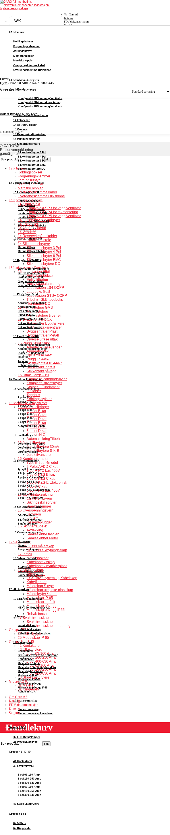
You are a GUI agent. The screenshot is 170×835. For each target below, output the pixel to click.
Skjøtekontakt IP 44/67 (32, 319)
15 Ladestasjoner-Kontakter (26, 182)
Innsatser (24, 357)
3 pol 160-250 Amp (29, 778)
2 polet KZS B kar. (29, 481)
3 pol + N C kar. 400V (31, 497)
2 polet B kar (26, 397)
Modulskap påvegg (29, 683)
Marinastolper (26, 247)
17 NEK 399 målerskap (27, 598)
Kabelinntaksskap (29, 629)
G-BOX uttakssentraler (32, 273)
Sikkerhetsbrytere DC (31, 168)
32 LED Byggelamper (26, 737)
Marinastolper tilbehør (31, 251)
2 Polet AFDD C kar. (30, 473)
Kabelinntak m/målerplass (34, 633)
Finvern (22, 545)
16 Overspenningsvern (27, 532)
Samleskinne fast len (31, 571)
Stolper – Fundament (31, 353)
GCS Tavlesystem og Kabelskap (38, 655)
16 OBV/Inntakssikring (27, 506)
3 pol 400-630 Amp (29, 782)
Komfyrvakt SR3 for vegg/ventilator (40, 98)
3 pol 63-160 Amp (29, 774)
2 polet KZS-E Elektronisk (34, 489)
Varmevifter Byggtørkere (33, 268)
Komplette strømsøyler (32, 348)
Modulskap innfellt (29, 679)
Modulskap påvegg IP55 (33, 687)
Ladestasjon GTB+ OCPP (33, 221)
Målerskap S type (29, 663)
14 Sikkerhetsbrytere (26, 143)
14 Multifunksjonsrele (26, 139)
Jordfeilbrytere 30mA (31, 443)
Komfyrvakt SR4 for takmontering (39, 102)
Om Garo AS (71, 14)
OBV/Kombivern (28, 515)
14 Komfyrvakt (22, 89)
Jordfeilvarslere (28, 451)
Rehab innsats (27, 691)
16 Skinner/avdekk (25, 558)
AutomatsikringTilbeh (31, 426)
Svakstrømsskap (28, 709)
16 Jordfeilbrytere (24, 435)
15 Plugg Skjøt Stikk (26, 294)
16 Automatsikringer (26, 388)
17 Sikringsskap (19, 589)
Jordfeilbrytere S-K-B (31, 447)
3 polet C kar (26, 413)
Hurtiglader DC (27, 229)
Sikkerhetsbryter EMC (32, 164)
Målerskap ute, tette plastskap (37, 667)
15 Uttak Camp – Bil (26, 336)
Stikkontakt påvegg (30, 327)
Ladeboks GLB (27, 217)
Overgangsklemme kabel (29, 65)
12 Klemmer (17, 32)
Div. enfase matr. (28, 311)
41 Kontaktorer (22, 761)
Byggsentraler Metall (31, 281)
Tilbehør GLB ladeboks (32, 225)
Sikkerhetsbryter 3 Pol (32, 152)
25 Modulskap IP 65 (25, 741)
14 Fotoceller (21, 120)
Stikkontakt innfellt (29, 323)
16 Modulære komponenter (26, 379)
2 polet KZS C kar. (29, 485)
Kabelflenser (26, 659)
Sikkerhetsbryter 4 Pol (32, 156)
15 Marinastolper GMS (27, 238)
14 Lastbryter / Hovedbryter (30, 115)
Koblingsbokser (23, 41)
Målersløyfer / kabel (30, 671)
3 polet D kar (26, 417)
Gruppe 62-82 (17, 813)
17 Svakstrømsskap (25, 700)
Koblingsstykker (28, 365)
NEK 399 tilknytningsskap (34, 607)
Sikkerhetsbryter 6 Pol (32, 160)
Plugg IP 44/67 (26, 315)
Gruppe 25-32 (17, 727)
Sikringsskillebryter (30, 519)
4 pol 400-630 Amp (29, 795)
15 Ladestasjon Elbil (26, 192)
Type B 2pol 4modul (30, 469)
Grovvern (24, 541)
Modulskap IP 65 (28, 675)
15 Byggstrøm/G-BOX (27, 260)
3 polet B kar (26, 409)
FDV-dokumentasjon (76, 21)
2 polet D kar (26, 405)
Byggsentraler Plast (30, 277)
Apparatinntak (27, 306)
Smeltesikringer (28, 523)
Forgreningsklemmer (26, 46)
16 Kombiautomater (26, 460)
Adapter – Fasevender (32, 302)
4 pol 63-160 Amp (29, 786)
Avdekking (24, 567)
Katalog (68, 18)
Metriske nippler (23, 60)
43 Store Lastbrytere (26, 803)
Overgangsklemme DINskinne (32, 70)
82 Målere (19, 823)
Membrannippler (23, 55)
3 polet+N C (25, 422)
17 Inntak (19, 616)
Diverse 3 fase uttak (30, 285)
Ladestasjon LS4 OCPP (32, 213)
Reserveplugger (28, 549)
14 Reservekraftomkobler (29, 134)
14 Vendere (20, 129)
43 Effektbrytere (23, 766)
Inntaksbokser (27, 625)
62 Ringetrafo (22, 828)
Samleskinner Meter (30, 575)
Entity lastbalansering (31, 209)
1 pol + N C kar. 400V (31, 477)
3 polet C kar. (26, 493)
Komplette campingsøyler (34, 344)
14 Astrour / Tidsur (25, 124)
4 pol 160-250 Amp (29, 791)
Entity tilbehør (26, 205)
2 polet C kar (26, 401)
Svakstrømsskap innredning (35, 713)
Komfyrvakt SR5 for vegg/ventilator (40, 106)
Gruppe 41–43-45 (20, 751)
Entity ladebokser (29, 201)
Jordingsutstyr (22, 51)
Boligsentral (25, 650)
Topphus (23, 361)
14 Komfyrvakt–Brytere (24, 80)
